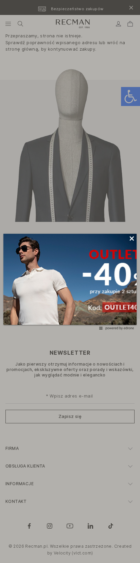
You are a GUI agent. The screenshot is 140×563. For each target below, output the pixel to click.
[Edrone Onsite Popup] (70, 281)
